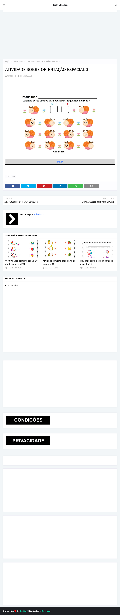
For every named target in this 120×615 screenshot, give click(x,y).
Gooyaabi (46, 611)
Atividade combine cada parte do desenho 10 (96, 263)
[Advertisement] (60, 33)
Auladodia (11, 76)
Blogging (24, 611)
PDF (60, 161)
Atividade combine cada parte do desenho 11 (59, 263)
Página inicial (10, 61)
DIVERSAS (21, 61)
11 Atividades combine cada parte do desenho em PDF (21, 263)
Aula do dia (60, 5)
